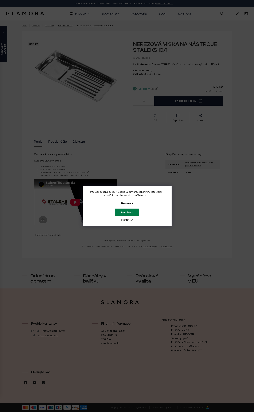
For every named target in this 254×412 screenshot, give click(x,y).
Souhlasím (127, 212)
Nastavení (127, 203)
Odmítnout (127, 220)
